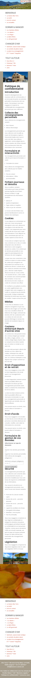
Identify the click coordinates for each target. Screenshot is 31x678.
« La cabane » (10, 32)
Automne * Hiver (11, 65)
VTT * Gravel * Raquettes (14, 53)
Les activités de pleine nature (15, 49)
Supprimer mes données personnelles (15, 454)
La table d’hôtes (11, 37)
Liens (8, 67)
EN (22, 1)
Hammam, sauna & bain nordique (16, 46)
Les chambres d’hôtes (13, 30)
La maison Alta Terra (12, 16)
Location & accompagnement (15, 51)
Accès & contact (11, 20)
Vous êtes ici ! (10, 61)
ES (27, 1)
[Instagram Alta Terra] (29, 1)
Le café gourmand (12, 39)
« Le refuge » (10, 34)
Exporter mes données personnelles (15, 450)
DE (24, 1)
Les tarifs (9, 18)
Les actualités (10, 22)
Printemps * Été (11, 63)
